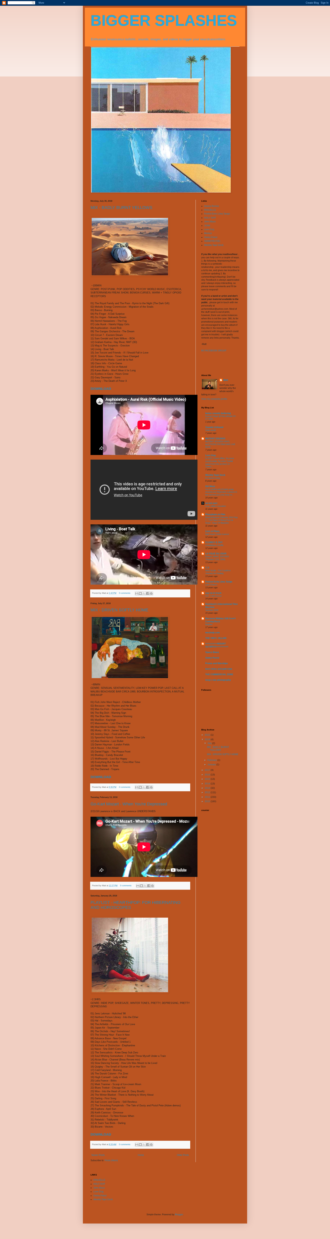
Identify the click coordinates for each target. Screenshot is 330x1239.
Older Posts (183, 1155)
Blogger (179, 1214)
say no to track (213, 593)
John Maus (210, 221)
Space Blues (212, 652)
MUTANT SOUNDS (215, 438)
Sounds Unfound (214, 427)
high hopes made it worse (217, 534)
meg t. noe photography (218, 680)
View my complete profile (214, 399)
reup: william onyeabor (215, 506)
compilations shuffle (214, 545)
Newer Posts (98, 1155)
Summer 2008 (211, 610)
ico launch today (212, 478)
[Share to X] (144, 593)
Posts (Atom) (111, 1160)
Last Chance (211, 584)
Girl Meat (210, 486)
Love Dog (209, 229)
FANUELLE (210, 210)
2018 (208, 739)
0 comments (124, 593)
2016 (208, 774)
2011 (208, 797)
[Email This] (137, 593)
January (211, 764)
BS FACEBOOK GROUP (213, 350)
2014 (208, 783)
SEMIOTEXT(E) (212, 241)
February (212, 760)
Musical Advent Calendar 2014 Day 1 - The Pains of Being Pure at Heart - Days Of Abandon (221, 520)
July (209, 743)
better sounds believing (218, 413)
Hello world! (210, 430)
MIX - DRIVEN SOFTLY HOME (119, 610)
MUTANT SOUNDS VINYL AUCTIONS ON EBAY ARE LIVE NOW (220, 444)
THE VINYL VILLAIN (215, 638)
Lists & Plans (212, 531)
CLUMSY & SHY (214, 542)
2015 (208, 779)
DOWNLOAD (101, 389)
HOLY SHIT (210, 217)
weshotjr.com (212, 632)
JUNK (207, 225)
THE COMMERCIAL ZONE (219, 674)
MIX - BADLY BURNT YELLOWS (121, 207)
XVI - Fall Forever (213, 596)
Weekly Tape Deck (213, 245)
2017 (208, 770)
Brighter (209, 624)
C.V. (207, 567)
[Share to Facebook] (148, 593)
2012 (208, 792)
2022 (208, 735)
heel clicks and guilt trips (218, 669)
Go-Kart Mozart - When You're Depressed (129, 804)
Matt (225, 380)
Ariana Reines (211, 206)
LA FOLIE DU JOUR (215, 553)
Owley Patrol (210, 237)
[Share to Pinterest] (151, 593)
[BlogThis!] (140, 593)
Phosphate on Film (215, 514)
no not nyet (211, 503)
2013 (208, 788)
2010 (208, 801)
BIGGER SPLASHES (164, 20)
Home (141, 1155)
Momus (208, 233)
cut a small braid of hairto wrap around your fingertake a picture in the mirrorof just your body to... (221, 492)
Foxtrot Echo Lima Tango (217, 213)
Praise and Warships (216, 663)
